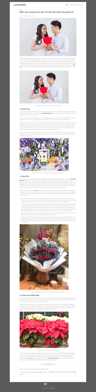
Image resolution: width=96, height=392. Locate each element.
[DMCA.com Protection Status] (48, 383)
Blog (67, 4)
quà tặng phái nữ (47, 113)
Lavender (20, 5)
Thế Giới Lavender (53, 358)
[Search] (81, 5)
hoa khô (43, 179)
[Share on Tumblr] (51, 364)
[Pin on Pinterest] (47, 364)
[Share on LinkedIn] (49, 364)
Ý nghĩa (70, 4)
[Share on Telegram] (54, 364)
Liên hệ (78, 4)
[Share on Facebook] (42, 364)
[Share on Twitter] (44, 364)
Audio (74, 4)
